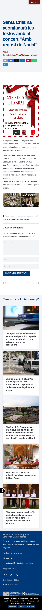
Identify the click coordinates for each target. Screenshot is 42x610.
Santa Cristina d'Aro (16, 219)
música (5, 219)
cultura (23, 216)
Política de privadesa (11, 584)
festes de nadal (32, 216)
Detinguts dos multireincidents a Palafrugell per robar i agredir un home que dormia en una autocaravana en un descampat (21, 339)
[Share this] (11, 60)
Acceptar (12, 607)
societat (26, 219)
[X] (16, 575)
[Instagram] (11, 575)
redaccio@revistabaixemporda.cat (19, 563)
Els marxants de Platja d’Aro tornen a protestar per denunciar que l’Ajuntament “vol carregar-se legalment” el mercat (20, 384)
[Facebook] (5, 575)
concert (12, 216)
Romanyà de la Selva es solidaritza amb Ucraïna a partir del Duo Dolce (21, 475)
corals (18, 216)
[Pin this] (28, 60)
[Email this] (5, 60)
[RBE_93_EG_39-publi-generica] (21, 206)
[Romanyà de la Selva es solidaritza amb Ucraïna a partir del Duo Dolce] (21, 446)
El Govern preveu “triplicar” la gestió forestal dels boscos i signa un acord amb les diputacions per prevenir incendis (20, 518)
